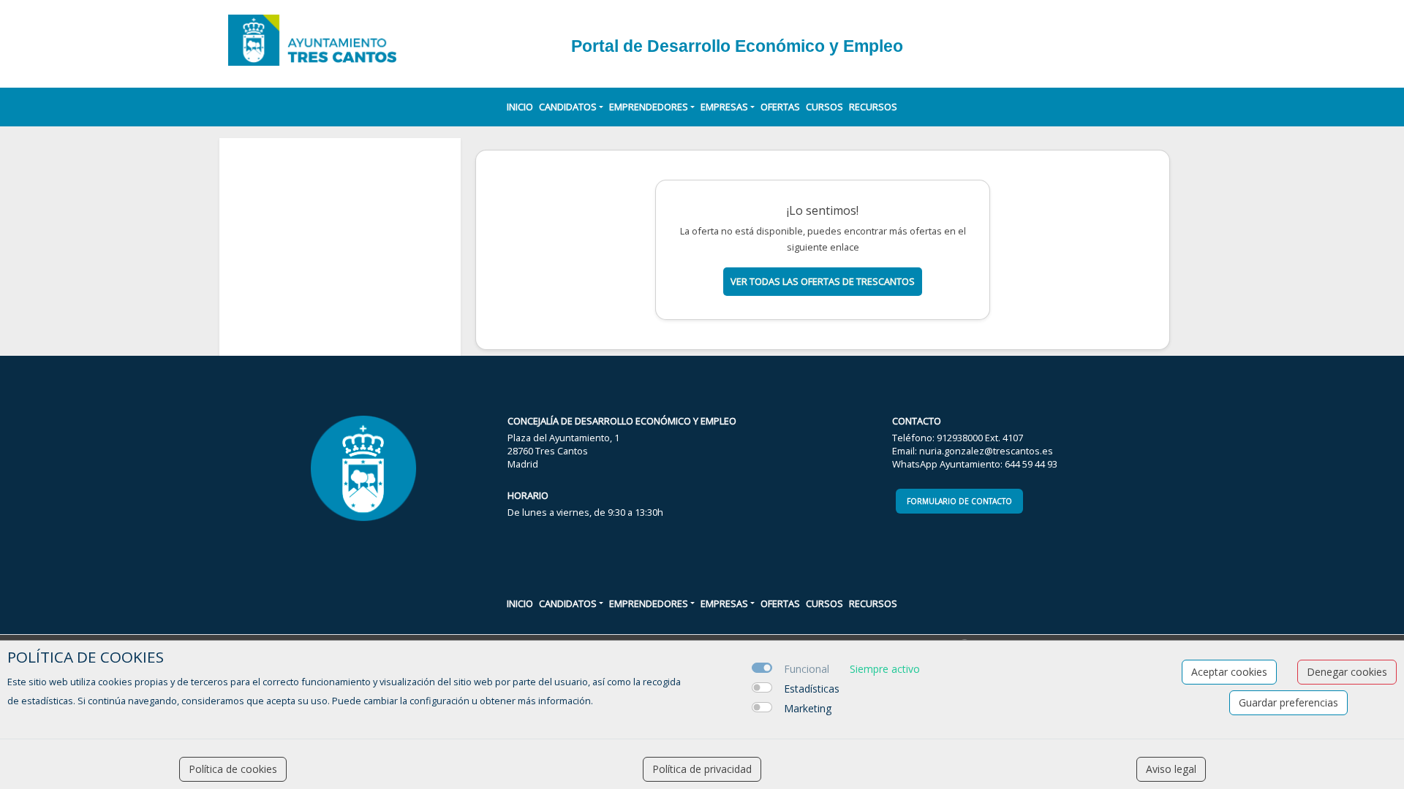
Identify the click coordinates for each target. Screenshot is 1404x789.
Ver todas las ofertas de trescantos (823, 281)
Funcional (806, 669)
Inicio (520, 106)
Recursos (873, 106)
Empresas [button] (724, 106)
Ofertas (780, 106)
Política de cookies (233, 769)
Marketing (807, 708)
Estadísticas (811, 688)
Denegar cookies (1347, 672)
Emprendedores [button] (648, 106)
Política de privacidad (702, 769)
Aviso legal (1171, 769)
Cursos (824, 106)
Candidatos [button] (568, 106)
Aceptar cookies (1229, 672)
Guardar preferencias (1288, 702)
